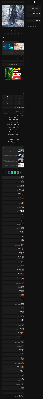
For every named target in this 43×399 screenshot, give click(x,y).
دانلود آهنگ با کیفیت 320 (13, 61)
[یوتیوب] (31, 26)
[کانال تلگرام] (36, 26)
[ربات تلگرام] (33, 26)
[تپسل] (6, 67)
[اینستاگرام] (38, 26)
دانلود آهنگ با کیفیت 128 (13, 64)
